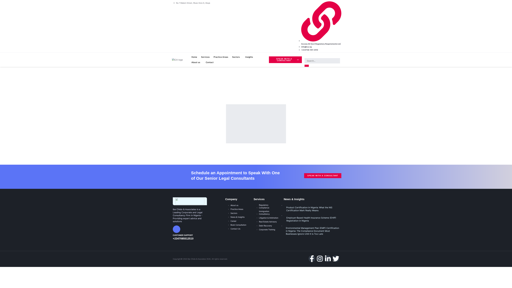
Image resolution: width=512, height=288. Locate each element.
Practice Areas (221, 57)
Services (205, 57)
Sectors (236, 57)
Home (194, 57)
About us (195, 62)
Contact (210, 62)
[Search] (307, 66)
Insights (249, 57)
